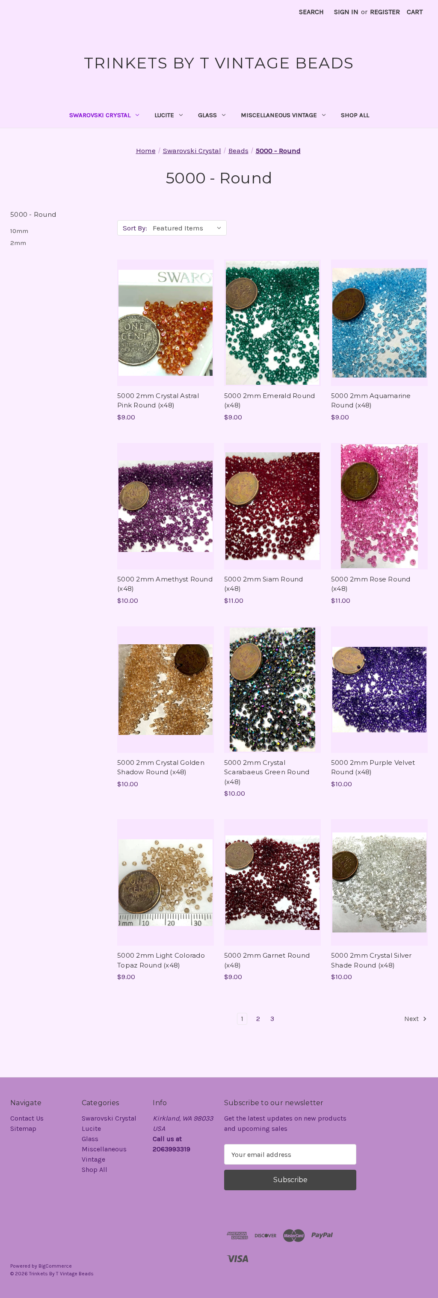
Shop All (355, 115)
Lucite (164, 115)
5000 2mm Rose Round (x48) (371, 584)
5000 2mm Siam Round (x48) (263, 584)
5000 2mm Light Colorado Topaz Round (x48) (161, 960)
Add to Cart (165, 331)
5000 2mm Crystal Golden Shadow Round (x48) (160, 767)
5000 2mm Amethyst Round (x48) (165, 584)
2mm (18, 243)
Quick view (164, 314)
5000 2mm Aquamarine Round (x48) (371, 401)
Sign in (346, 12)
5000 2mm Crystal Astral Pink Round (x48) (158, 401)
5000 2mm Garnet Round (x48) (267, 960)
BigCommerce (55, 1266)
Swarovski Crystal (99, 115)
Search (311, 12)
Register (385, 12)
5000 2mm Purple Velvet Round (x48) (373, 767)
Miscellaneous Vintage (279, 115)
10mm (19, 231)
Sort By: (135, 228)
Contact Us (27, 1118)
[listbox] (188, 228)
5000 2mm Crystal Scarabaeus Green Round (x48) (267, 772)
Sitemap (23, 1128)
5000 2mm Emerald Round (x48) (269, 401)
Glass (207, 115)
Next (412, 1019)
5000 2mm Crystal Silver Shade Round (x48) (371, 960)
